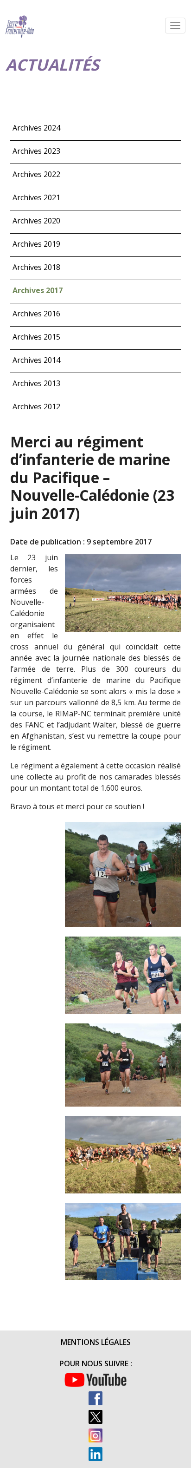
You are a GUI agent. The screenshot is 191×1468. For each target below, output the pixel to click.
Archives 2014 (36, 360)
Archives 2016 (36, 313)
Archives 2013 (36, 383)
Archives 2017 (38, 290)
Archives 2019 (36, 244)
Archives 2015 (36, 337)
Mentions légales (96, 1342)
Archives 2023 (36, 151)
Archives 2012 (36, 406)
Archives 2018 (36, 267)
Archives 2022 (36, 174)
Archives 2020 (36, 221)
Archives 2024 (36, 128)
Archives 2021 (36, 197)
